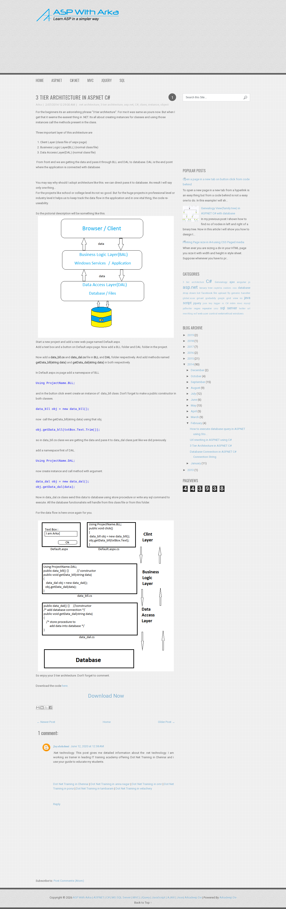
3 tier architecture (112, 104)
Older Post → (166, 722)
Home (40, 80)
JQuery (106, 80)
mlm (233, 303)
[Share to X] (46, 707)
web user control (207, 313)
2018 (190, 341)
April (194, 411)
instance (153, 104)
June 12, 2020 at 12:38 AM (87, 746)
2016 (190, 352)
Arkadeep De (227, 897)
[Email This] (38, 707)
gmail (200, 298)
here (64, 685)
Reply (56, 804)
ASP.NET (56, 80)
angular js (243, 282)
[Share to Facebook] (50, 707)
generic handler (240, 293)
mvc (239, 303)
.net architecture (89, 104)
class (143, 104)
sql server (228, 308)
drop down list (192, 293)
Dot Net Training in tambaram (95, 788)
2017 (190, 346)
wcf (195, 313)
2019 (190, 335)
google (221, 298)
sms (216, 308)
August (195, 388)
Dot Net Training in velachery (134, 788)
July (193, 393)
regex (197, 308)
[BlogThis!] (42, 707)
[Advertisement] (206, 35)
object (164, 104)
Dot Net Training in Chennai (71, 784)
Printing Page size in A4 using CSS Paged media (213, 242)
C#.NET (75, 80)
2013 (190, 470)
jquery (197, 303)
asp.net (129, 104)
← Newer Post (46, 722)
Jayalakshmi (61, 746)
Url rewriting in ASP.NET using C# (211, 440)
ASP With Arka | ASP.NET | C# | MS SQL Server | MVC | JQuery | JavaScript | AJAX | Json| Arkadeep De (137, 897)
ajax (232, 282)
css (235, 287)
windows (238, 313)
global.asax (189, 298)
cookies (227, 288)
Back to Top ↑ (143, 902)
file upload (220, 293)
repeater (207, 308)
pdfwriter (187, 308)
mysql (247, 303)
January (196, 463)
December (197, 370)
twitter (242, 308)
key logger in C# (218, 303)
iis (241, 298)
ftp (228, 293)
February (196, 423)
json (205, 303)
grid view (232, 298)
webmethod (225, 313)
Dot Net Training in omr (147, 784)
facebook (207, 293)
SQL (122, 80)
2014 (190, 364)
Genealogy (221, 282)
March (195, 417)
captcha (218, 288)
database (244, 287)
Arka (39, 104)
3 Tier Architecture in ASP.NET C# (73, 97)
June (194, 399)
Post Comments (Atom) (69, 880)
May (193, 405)
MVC (90, 80)
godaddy (210, 298)
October (196, 376)
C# (137, 104)
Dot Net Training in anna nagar (110, 784)
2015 (190, 358)
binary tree (206, 287)
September (198, 382)
